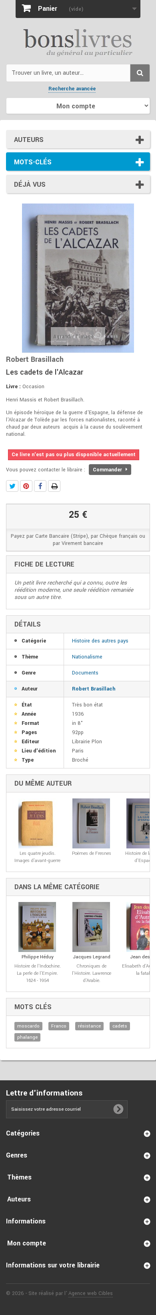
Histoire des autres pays (100, 641)
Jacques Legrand (91, 957)
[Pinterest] (26, 486)
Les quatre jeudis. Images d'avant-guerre (37, 857)
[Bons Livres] (78, 42)
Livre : (13, 386)
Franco (58, 1026)
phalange (27, 1037)
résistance (89, 1026)
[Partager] (40, 486)
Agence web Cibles (90, 1293)
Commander (108, 469)
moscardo (28, 1026)
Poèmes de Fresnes (91, 853)
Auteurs (29, 139)
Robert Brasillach (93, 688)
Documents (85, 672)
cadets (119, 1026)
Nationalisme (87, 656)
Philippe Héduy (38, 957)
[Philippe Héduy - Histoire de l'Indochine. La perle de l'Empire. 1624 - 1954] (37, 927)
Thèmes (19, 1177)
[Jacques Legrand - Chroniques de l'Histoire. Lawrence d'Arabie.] (91, 927)
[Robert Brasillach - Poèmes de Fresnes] (91, 823)
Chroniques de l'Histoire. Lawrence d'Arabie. (91, 973)
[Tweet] (12, 486)
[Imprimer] (54, 486)
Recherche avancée (72, 88)
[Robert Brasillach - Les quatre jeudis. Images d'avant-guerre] (37, 823)
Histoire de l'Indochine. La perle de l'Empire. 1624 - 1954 (37, 973)
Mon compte (26, 1243)
